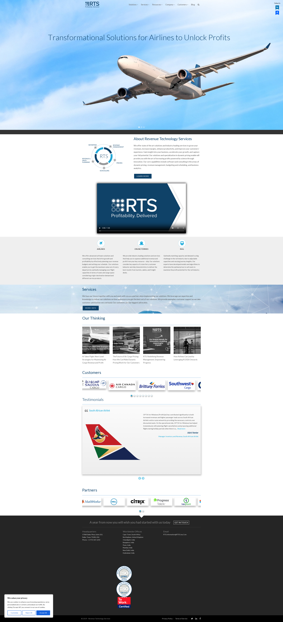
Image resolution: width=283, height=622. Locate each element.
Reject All (29, 613)
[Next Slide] (143, 478)
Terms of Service (181, 619)
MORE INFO (90, 308)
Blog (193, 5)
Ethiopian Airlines (98, 410)
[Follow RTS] (277, 7)
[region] (28, 606)
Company (169, 5)
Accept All (43, 613)
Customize (14, 613)
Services (144, 5)
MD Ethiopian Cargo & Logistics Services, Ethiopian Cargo (176, 436)
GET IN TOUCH (181, 522)
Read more (150, 429)
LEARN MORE (143, 176)
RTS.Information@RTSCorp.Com (174, 534)
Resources (156, 5)
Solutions (133, 5)
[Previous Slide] (139, 478)
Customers (182, 5)
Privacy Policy (167, 619)
